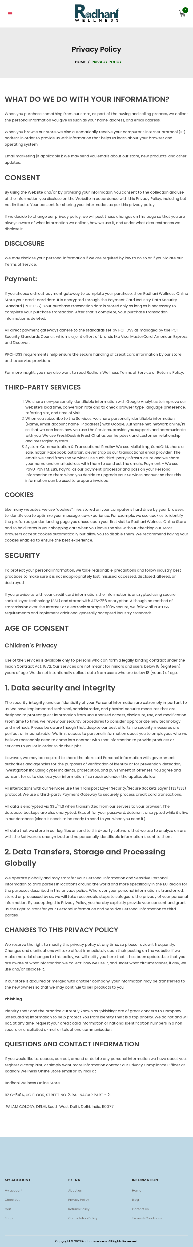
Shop (9, 1218)
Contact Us (140, 1209)
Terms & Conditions (147, 1218)
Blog (135, 1199)
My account (13, 1190)
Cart (8, 1209)
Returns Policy (78, 1209)
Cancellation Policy (82, 1218)
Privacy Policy (78, 1199)
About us (75, 1190)
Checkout (12, 1199)
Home (136, 1190)
